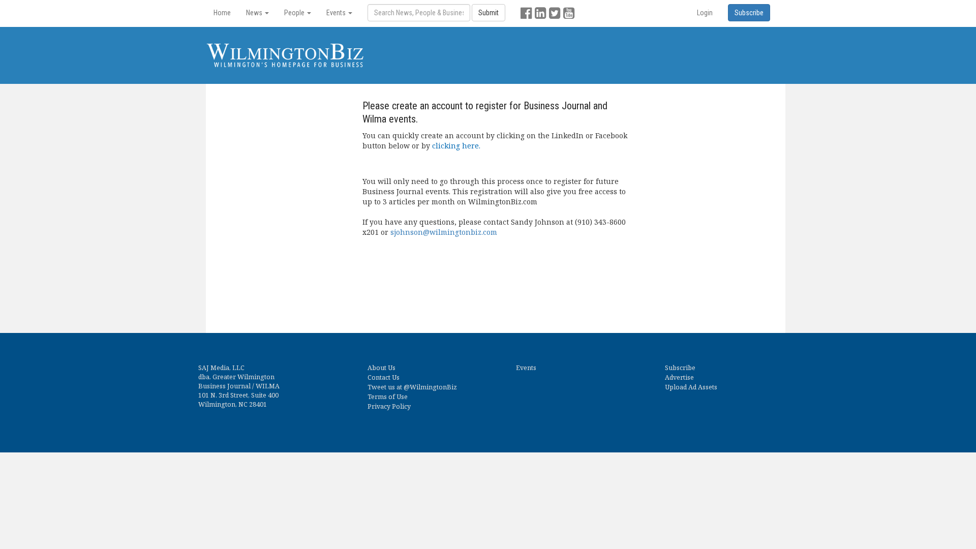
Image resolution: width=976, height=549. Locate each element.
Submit (488, 13)
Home (222, 13)
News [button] (255, 13)
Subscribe (680, 367)
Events (526, 367)
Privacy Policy (389, 406)
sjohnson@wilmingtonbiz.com (443, 232)
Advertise (679, 377)
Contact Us (384, 377)
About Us (381, 367)
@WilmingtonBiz (430, 387)
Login (705, 13)
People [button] (295, 13)
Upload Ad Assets (691, 387)
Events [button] (336, 13)
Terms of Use (388, 396)
